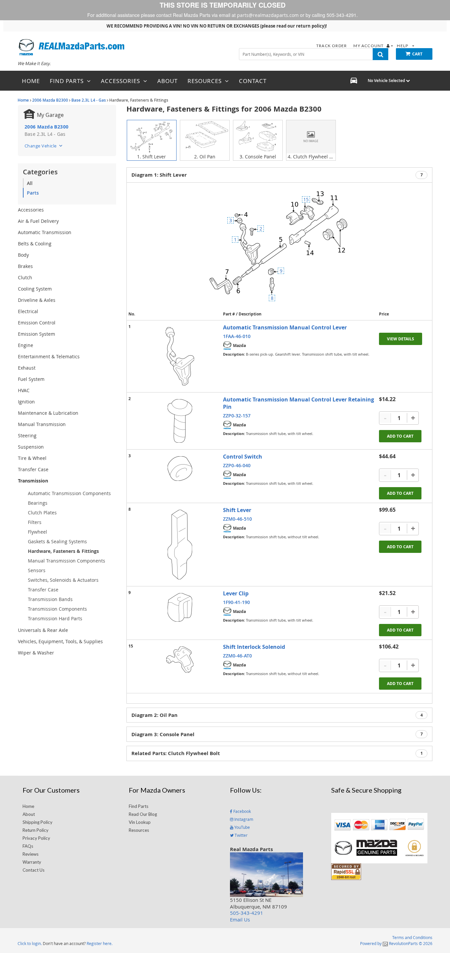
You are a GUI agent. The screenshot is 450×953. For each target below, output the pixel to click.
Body (23, 255)
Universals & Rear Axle (43, 630)
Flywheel (37, 532)
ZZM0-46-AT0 (237, 655)
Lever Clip (236, 593)
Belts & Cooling (34, 243)
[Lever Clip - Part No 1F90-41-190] (180, 607)
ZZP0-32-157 (237, 415)
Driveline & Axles (36, 300)
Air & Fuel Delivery (38, 221)
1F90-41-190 (236, 602)
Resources (139, 830)
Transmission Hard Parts (55, 618)
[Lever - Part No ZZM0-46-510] (180, 544)
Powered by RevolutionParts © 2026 (396, 943)
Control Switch (242, 456)
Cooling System (35, 289)
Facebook (241, 811)
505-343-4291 (246, 913)
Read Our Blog (143, 814)
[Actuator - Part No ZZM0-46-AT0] (180, 659)
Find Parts (138, 806)
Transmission (33, 480)
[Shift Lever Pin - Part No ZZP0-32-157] (180, 421)
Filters (34, 522)
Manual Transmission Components (66, 561)
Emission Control (36, 322)
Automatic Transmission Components (69, 493)
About (29, 814)
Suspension (31, 447)
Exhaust (27, 368)
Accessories (31, 210)
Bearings (37, 503)
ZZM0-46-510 (237, 519)
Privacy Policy (36, 838)
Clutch (25, 277)
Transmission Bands (50, 599)
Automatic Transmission (44, 232)
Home (23, 100)
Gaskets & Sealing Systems (57, 541)
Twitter (241, 835)
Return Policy (35, 830)
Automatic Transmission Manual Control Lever (285, 327)
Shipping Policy (37, 822)
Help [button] (403, 45)
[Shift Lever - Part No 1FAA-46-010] (180, 356)
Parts (33, 193)
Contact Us (33, 870)
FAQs (28, 846)
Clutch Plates (42, 512)
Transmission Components (57, 609)
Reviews (30, 854)
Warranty (32, 862)
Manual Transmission (42, 424)
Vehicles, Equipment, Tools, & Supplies (60, 641)
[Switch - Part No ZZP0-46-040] (180, 468)
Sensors (36, 570)
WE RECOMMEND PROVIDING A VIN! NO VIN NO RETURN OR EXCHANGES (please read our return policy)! (217, 26)
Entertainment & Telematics (49, 356)
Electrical (28, 311)
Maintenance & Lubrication (48, 413)
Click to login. (30, 943)
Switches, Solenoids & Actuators (63, 580)
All (30, 183)
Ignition (26, 401)
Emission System (36, 334)
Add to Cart (400, 436)
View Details (400, 339)
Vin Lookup (140, 822)
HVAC (24, 390)
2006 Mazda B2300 (50, 100)
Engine (25, 345)
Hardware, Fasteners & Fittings (63, 551)
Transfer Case (33, 469)
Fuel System (31, 379)
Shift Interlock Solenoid (254, 646)
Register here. (99, 943)
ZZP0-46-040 (237, 465)
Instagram (243, 819)
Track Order (332, 45)
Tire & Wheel (32, 458)
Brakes (25, 266)
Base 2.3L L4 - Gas (88, 100)
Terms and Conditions (412, 937)
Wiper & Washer (36, 653)
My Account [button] (369, 45)
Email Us (240, 919)
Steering (27, 435)
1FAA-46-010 (237, 336)
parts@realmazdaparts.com (268, 15)
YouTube (241, 827)
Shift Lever (237, 510)
